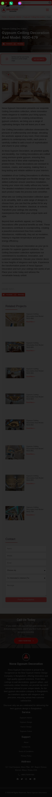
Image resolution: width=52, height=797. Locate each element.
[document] (26, 398)
